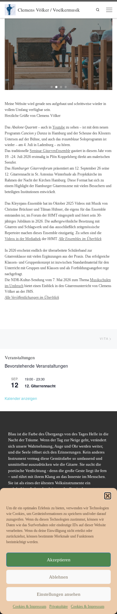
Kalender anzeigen (21, 398)
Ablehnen (58, 577)
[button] (108, 496)
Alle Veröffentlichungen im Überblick (32, 297)
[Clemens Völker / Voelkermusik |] (10, 9)
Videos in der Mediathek (23, 239)
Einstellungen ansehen (58, 594)
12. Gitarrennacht (40, 386)
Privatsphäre (58, 606)
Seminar (50, 151)
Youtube (58, 127)
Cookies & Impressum (29, 606)
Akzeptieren (59, 559)
